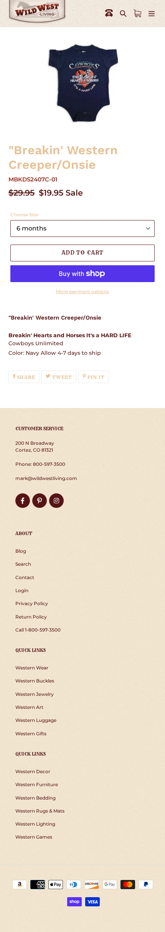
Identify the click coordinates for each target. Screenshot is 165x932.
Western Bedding (35, 798)
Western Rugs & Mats (39, 811)
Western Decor (32, 771)
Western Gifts (30, 733)
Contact (24, 577)
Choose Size (24, 214)
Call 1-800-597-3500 (38, 630)
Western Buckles (34, 681)
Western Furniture (36, 784)
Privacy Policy (31, 603)
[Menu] (151, 13)
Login (21, 590)
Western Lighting (35, 824)
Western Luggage (35, 720)
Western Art (29, 707)
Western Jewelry (34, 694)
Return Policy (31, 617)
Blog (20, 551)
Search (23, 564)
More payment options (82, 291)
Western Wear (31, 668)
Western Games (33, 837)
